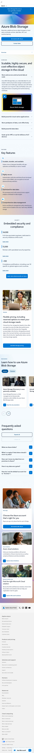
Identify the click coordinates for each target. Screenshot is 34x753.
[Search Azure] (1, 2)
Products (4, 641)
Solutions (4, 662)
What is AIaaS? (5, 726)
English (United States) (9, 738)
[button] (17, 52)
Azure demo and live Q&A (7, 672)
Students (4, 700)
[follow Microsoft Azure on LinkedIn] (26, 608)
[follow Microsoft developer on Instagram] (23, 608)
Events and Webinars (6, 703)
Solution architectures (6, 667)
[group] (14, 391)
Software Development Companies (9, 680)
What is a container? (6, 731)
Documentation (5, 693)
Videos (3, 708)
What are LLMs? (5, 729)
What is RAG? (5, 734)
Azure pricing (5, 644)
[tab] (5, 371)
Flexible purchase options (7, 649)
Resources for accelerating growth (9, 665)
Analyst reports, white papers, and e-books (11, 706)
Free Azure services (6, 647)
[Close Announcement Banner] (31, 9)
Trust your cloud (5, 629)
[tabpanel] (17, 395)
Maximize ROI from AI (6, 654)
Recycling (10, 750)
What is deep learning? (7, 723)
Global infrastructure (6, 623)
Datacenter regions (6, 626)
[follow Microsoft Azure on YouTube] (29, 608)
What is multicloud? (6, 718)
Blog (3, 695)
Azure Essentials (5, 631)
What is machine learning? (7, 721)
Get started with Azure (7, 621)
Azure (3, 6)
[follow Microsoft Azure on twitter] (20, 608)
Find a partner (5, 685)
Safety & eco (4, 750)
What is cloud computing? (7, 716)
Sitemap (3, 747)
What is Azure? (5, 618)
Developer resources (6, 698)
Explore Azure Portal (11, 608)
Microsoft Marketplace (7, 682)
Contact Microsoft (10, 747)
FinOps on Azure (5, 652)
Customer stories (5, 634)
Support (4, 670)
